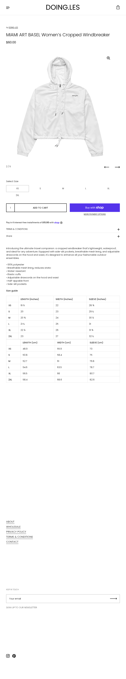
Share (9, 236)
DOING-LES (13, 27)
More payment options (95, 214)
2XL (17, 195)
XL (108, 188)
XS (17, 188)
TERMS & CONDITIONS (17, 229)
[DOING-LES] (63, 7)
